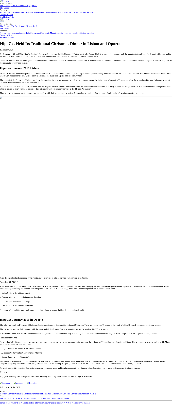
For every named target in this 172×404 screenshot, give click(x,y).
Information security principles (47, 403)
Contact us (4, 15)
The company (5, 398)
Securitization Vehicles (85, 12)
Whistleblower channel (81, 403)
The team (46, 398)
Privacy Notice (65, 403)
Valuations (19, 12)
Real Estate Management (50, 12)
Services (47, 11)
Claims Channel (62, 398)
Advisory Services (7, 12)
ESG (35, 6)
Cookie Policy (28, 403)
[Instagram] (18, 382)
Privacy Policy (16, 403)
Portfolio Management (32, 12)
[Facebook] (5, 382)
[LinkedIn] (32, 382)
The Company (5, 6)
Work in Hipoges (26, 6)
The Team (15, 6)
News (10, 15)
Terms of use (5, 403)
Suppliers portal (36, 398)
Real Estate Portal (7, 17)
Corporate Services (68, 12)
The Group (4, 8)
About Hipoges (18, 4)
